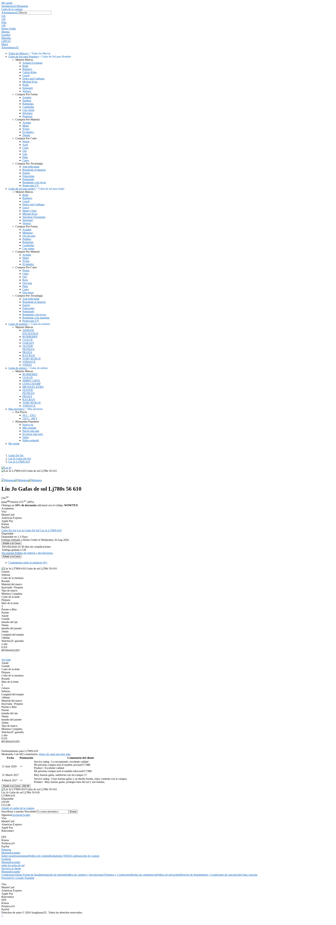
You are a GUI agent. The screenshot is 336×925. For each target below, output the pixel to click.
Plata (25, 157)
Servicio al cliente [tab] (11, 868)
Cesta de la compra (11, 9)
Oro (24, 150)
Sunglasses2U (9, 6)
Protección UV (30, 185)
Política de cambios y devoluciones (84, 874)
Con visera (28, 110)
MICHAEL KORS (33, 386)
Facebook (17, 814)
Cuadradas (28, 106)
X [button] (2, 12)
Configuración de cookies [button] (85, 855)
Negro (25, 141)
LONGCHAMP (31, 383)
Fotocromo (28, 176)
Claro (25, 147)
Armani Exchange (32, 62)
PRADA (27, 352)
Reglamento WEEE (60, 855)
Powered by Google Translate (17, 877)
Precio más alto (30, 430)
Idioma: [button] (5, 31)
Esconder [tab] (15, 852)
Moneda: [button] (6, 38)
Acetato (26, 122)
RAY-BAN (28, 355)
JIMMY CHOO (31, 380)
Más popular (29, 427)
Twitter (26, 814)
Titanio (26, 135)
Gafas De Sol (15, 455)
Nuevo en (27, 424)
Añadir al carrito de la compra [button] (17, 808)
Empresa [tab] (6, 849)
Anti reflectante (30, 166)
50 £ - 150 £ (29, 415)
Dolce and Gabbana (33, 78)
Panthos (26, 100)
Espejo (26, 172)
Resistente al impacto (34, 169)
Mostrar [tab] (5, 852)
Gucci (25, 207)
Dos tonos (28, 292)
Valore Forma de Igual (27, 874)
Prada (25, 84)
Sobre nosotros (9, 855)
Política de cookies (39, 855)
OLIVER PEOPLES (28, 348)
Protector (27, 116)
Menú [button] (4, 44)
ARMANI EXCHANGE (30, 332)
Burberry (27, 69)
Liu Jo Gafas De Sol (19, 458)
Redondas (27, 103)
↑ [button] (2, 915)
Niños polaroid (30, 440)
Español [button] (5, 34)
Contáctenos (8, 874)
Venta (25, 437)
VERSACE (29, 361)
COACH (27, 339)
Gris (24, 154)
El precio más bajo (32, 434)
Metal (25, 125)
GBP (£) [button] (6, 41)
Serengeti (27, 88)
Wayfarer (27, 113)
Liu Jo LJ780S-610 (19, 461)
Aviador (26, 97)
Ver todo (6, 659)
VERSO (27, 364)
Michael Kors (29, 81)
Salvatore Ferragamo (33, 217)
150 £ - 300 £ (29, 418)
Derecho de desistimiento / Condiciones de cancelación (210, 874)
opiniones (23, 855)
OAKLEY (28, 342)
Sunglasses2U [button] (11, 12)
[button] (168, 16)
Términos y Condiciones (117, 874)
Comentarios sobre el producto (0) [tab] (28, 562)
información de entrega (52, 874)
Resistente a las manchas (36, 317)
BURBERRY (30, 336)
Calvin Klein (29, 72)
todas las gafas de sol (12, 865)
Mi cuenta (6, 2)
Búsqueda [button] (22, 6)
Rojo (25, 279)
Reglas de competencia (143, 874)
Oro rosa (27, 283)
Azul (25, 144)
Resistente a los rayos (34, 182)
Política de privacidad (168, 874)
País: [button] (4, 22)
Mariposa (27, 232)
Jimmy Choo (29, 210)
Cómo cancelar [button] (249, 874)
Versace (26, 91)
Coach (26, 75)
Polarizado (28, 179)
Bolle (25, 65)
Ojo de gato (28, 235)
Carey (25, 160)
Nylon (25, 128)
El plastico (28, 132)
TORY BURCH (31, 358)
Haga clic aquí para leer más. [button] (55, 754)
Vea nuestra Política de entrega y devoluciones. (27, 552)
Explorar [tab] (6, 859)
